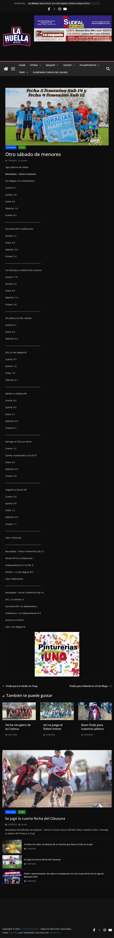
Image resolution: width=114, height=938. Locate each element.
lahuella (24, 160)
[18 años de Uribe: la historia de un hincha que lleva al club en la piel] (12, 846)
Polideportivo (88, 65)
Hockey (67, 65)
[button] (39, 65)
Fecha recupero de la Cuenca (18, 727)
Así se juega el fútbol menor (52, 727)
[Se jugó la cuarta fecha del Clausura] (57, 779)
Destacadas (11, 147)
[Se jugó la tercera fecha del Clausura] (12, 861)
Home (22, 65)
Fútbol (34, 65)
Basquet (50, 65)
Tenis (22, 72)
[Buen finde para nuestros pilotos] (95, 704)
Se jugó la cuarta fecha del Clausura (35, 818)
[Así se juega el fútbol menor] (57, 704)
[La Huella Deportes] (6, 68)
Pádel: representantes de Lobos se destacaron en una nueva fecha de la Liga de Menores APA (64, 875)
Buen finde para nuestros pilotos (92, 727)
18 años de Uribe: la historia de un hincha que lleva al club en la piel (58, 844)
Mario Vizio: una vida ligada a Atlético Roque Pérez (64, 3)
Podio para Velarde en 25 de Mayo (88, 686)
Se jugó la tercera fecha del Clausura (42, 859)
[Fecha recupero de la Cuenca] (19, 704)
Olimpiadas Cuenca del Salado (50, 72)
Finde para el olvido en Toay (22, 686)
